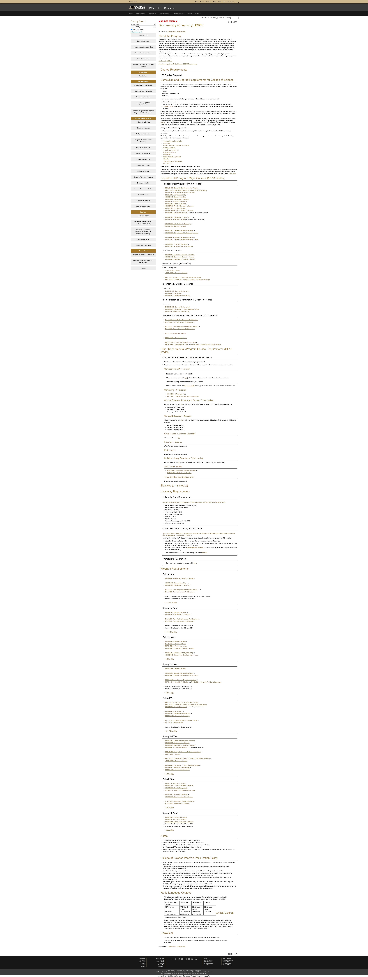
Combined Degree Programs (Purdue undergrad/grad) (143, 222)
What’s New (143, 76)
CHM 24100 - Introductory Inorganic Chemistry (180, 192)
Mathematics (167, 154)
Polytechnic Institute (143, 165)
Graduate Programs (143, 240)
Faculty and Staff (160, 958)
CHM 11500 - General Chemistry (175, 219)
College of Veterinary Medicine (143, 177)
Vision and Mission (227, 964)
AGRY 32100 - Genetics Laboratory (176, 273)
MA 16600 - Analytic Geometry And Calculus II (180, 329)
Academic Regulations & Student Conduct (143, 66)
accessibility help (167, 973)
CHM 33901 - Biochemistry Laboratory (177, 199)
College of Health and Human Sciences (143, 141)
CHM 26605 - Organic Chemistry (175, 197)
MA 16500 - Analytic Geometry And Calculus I (179, 322)
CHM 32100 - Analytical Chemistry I (176, 244)
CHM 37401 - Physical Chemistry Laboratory (179, 210)
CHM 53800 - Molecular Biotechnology (177, 311)
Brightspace (142, 960)
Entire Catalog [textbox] (135, 24)
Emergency (231, 2)
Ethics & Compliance (208, 963)
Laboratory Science (169, 152)
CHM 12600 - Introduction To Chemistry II (178, 224)
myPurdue (143, 966)
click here (233, 174)
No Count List (167, 163)
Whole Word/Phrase (138, 29)
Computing (166, 143)
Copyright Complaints (192, 971)
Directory (162, 963)
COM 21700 (190, 386)
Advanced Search (136, 32)
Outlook (143, 964)
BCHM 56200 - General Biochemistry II (177, 307)
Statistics (166, 159)
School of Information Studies (143, 189)
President (208, 2)
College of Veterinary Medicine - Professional (143, 261)
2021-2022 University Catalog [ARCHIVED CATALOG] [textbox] (216, 18)
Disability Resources (143, 59)
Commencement (164, 13)
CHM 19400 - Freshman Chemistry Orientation (180, 255)
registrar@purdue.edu (202, 973)
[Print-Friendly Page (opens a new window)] (234, 22)
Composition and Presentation (172, 141)
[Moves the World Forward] (172, 959)
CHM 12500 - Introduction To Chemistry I (178, 217)
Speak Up (206, 964)
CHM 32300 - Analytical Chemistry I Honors (179, 246)
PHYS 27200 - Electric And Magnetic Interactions (180, 342)
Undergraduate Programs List (143, 85)
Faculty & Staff (140, 13)
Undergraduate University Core (143, 47)
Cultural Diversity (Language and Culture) (176, 145)
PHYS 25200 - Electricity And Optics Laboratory (206, 344)
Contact (189, 13)
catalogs (163, 976)
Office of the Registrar (162, 8)
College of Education (143, 128)
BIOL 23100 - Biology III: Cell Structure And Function (181, 188)
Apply (196, 2)
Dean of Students (227, 958)
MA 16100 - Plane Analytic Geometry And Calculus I (181, 320)
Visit (219, 2)
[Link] (176, 959)
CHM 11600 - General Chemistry (175, 226)
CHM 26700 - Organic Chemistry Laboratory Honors (181, 233)
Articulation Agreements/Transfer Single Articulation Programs (143, 112)
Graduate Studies (143, 216)
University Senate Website (217, 502)
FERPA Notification (227, 963)
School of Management (143, 153)
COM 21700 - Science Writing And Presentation (180, 790)
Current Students (177, 13)
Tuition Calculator (208, 961)
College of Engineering (143, 134)
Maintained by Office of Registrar (205, 971)
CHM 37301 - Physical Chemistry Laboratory (179, 206)
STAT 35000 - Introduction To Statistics (179, 473)
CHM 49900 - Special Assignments (176, 213)
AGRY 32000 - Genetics (172, 271)
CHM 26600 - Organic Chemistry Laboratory (179, 237)
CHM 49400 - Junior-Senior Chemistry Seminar (180, 259)
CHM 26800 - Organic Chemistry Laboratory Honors (181, 240)
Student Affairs (226, 961)
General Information (143, 41)
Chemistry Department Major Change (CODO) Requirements (178, 64)
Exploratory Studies (143, 183)
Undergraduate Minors (143, 97)
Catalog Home (143, 35)
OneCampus (142, 958)
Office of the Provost (143, 201)
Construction (161, 966)
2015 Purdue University (161, 971)
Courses (143, 268)
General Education (169, 148)
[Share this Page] (231, 22)
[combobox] (219, 18)
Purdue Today (142, 961)
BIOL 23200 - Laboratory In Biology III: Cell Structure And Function (186, 190)
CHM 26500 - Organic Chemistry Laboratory (179, 230)
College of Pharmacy (143, 159)
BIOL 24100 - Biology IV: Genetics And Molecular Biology (183, 277)
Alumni (197, 13)
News (202, 2)
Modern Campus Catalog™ (200, 976)
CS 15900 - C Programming (176, 394)
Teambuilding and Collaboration (173, 161)
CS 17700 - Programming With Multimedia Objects (183, 396)
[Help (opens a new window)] (236, 22)
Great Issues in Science (170, 150)
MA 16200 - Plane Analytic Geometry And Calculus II (181, 327)
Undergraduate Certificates (143, 91)
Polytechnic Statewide (143, 206)
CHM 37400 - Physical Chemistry (175, 208)
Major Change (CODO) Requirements (143, 104)
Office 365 (142, 963)
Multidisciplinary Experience (172, 157)
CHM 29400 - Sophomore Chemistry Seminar (179, 257)
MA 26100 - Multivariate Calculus (175, 333)
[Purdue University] (137, 7)
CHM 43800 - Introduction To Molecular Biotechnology (182, 309)
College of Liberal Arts (143, 148)
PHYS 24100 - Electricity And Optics (176, 344)
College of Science (143, 171)
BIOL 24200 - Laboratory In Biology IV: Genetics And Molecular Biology (187, 280)
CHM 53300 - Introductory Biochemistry (177, 295)
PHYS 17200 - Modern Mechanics (176, 338)
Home (131, 13)
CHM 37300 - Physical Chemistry (175, 204)
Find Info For (133, 2)
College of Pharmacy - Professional (143, 255)
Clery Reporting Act (208, 960)
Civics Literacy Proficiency (143, 53)
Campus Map (161, 964)
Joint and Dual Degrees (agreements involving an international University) (143, 231)
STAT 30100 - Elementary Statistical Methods (181, 471)
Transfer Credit (168, 106)
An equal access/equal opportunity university (177, 971)
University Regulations (228, 960)
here (195, 563)
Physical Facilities (160, 961)
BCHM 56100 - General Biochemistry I (177, 291)
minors (163, 123)
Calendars (152, 13)
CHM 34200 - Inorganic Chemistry (176, 201)
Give (224, 2)
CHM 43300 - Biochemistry (173, 293)
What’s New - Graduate (143, 245)
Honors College (143, 195)
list (185, 378)
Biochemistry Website (165, 61)
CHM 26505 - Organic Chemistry (175, 195)
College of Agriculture (143, 122)
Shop (214, 2)
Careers (162, 960)
